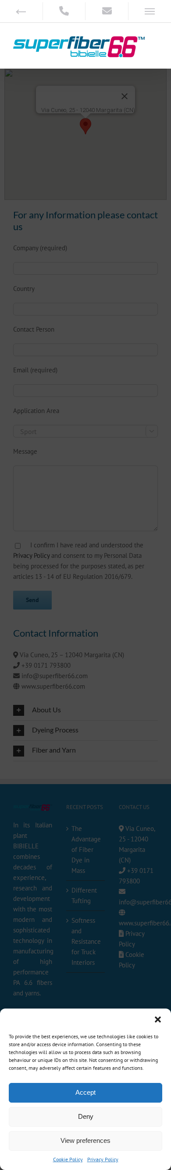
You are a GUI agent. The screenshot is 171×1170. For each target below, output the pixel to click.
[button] (157, 1019)
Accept (85, 1092)
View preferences (85, 1140)
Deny (85, 1116)
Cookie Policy (68, 1159)
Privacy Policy (102, 1159)
